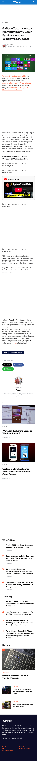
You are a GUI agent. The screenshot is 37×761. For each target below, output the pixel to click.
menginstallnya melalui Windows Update (16, 83)
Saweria (14, 343)
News (5, 426)
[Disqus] (18, 508)
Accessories (5, 672)
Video (5, 352)
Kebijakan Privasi (7, 750)
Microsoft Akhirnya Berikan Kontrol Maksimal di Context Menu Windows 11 (20, 603)
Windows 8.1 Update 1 (16, 352)
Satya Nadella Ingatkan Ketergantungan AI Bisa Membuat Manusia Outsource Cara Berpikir (19, 571)
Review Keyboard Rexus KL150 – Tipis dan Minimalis (16, 676)
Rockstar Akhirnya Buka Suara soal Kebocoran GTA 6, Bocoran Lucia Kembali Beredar (20, 558)
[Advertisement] (18, 11)
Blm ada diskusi (22, 46)
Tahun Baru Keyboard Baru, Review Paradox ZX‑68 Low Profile (23, 691)
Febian (11, 45)
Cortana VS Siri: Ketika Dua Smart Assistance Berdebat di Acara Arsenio (16, 471)
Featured (15, 686)
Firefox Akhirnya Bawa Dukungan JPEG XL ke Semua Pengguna (19, 546)
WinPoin (17, 1)
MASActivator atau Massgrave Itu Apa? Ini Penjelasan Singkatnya (19, 613)
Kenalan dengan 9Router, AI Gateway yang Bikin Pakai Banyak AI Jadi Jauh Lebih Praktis (19, 622)
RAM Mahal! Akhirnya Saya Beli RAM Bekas (23, 705)
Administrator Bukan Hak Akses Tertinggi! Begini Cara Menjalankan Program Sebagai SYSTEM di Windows (20, 634)
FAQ (3, 748)
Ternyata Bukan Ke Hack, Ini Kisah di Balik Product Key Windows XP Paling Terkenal (19, 584)
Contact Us (5, 746)
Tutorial (6, 22)
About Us (21, 746)
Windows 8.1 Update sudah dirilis (14, 76)
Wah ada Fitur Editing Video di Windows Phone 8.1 (17, 432)
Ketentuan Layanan (24, 748)
